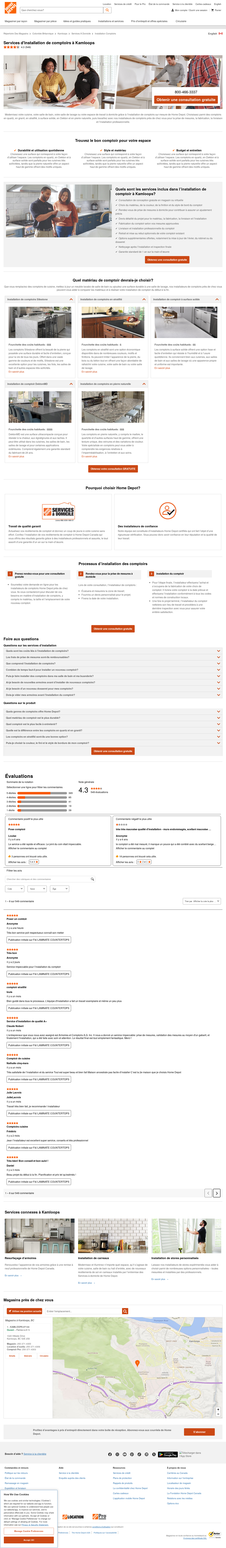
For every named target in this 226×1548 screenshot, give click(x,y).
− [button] (218, 1414)
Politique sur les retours (16, 1472)
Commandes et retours (16, 1467)
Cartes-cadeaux (203, 4)
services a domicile (81, 33)
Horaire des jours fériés (178, 1488)
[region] (29, 1519)
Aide (61, 1467)
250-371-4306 (33, 1346)
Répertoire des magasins (16, 33)
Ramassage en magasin (16, 1483)
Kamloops (62, 33)
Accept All (29, 1539)
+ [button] (218, 1409)
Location (107, 4)
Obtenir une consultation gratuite (186, 99)
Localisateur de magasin (179, 1483)
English (217, 4)
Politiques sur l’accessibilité (105, 1532)
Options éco (173, 1503)
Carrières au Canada (177, 1472)
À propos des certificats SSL (195, 1538)
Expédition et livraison (15, 1488)
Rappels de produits (123, 1483)
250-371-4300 (24, 1343)
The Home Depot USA (81, 1532)
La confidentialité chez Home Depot (130, 1488)
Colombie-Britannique (43, 33)
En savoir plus (16, 371)
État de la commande (159, 4)
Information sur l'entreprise (180, 1478)
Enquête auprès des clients (72, 1478)
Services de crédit (123, 4)
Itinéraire (28, 1355)
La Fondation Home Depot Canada (184, 1493)
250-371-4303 (29, 1349)
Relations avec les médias (179, 1498)
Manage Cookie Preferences (28, 1531)
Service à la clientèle (182, 4)
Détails (12, 1355)
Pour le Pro (140, 4)
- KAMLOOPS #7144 (18, 1326)
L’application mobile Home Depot (129, 1498)
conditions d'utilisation (101, 1526)
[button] (107, 10)
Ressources (119, 1467)
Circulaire (44, 1355)
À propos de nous (176, 1467)
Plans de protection (122, 1478)
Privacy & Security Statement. (35, 1524)
